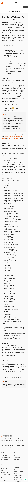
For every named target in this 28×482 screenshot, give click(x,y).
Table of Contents (15, 11)
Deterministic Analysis (10, 136)
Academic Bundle (5, 474)
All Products (4, 468)
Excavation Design (5, 457)
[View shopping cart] (19, 2)
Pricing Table (4, 472)
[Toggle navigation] (25, 3)
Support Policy (18, 475)
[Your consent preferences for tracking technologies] (25, 479)
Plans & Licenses (5, 470)
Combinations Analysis (14, 138)
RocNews (16, 463)
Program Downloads (19, 469)
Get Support (17, 481)
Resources (17, 455)
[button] (16, 2)
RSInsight (3, 466)
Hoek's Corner (17, 459)
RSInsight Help (18, 479)
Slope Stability (4, 455)
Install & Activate (18, 471)
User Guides (17, 457)
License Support (18, 473)
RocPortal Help (18, 477)
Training (16, 461)
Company (3, 480)
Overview (19, 7)
